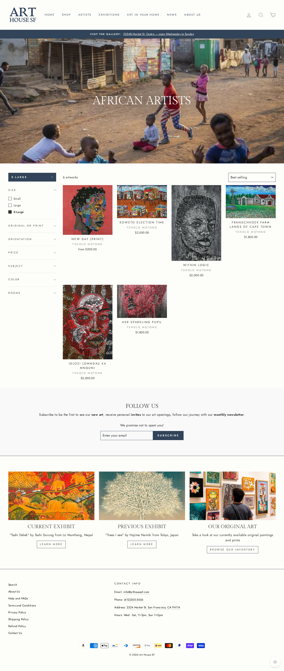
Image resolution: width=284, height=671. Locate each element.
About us (192, 15)
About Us (14, 591)
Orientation (20, 239)
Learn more (51, 544)
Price (13, 252)
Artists (84, 15)
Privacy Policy (17, 612)
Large (17, 205)
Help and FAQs (18, 598)
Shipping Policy (18, 619)
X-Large (19, 177)
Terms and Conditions (22, 605)
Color (14, 279)
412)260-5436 (134, 600)
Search (12, 585)
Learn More (142, 544)
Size (12, 190)
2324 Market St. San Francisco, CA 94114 (153, 607)
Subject (15, 266)
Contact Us (15, 633)
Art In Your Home (143, 15)
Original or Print (26, 226)
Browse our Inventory (232, 549)
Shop (66, 15)
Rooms (14, 293)
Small (17, 199)
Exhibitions (109, 15)
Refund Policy (17, 626)
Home (49, 15)
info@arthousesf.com (136, 592)
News (172, 15)
